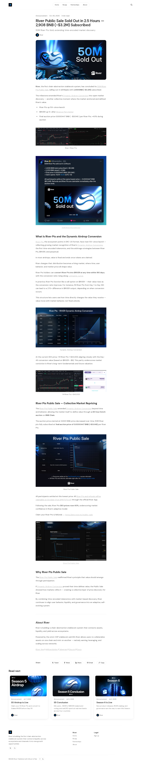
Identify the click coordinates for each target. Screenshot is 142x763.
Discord (72, 649)
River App (40, 649)
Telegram (63, 649)
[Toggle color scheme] (41, 759)
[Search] (131, 5)
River (15, 759)
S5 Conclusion (61, 702)
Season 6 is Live (104, 702)
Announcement (41, 16)
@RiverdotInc (52, 649)
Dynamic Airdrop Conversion (75, 95)
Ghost (30, 759)
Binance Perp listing (64, 112)
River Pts (39, 241)
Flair (35, 759)
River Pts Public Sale (48, 577)
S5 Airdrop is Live (19, 702)
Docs (79, 649)
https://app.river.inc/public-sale (79, 514)
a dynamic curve (76, 276)
